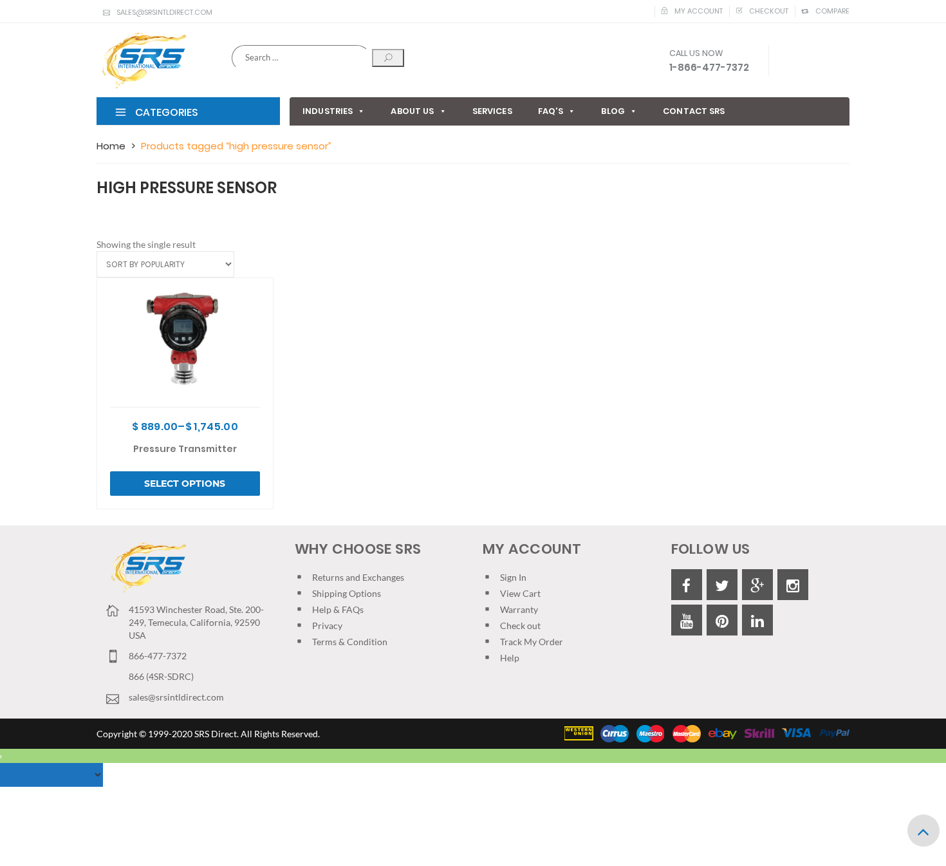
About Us (412, 111)
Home (111, 146)
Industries (327, 111)
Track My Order (531, 641)
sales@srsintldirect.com (164, 12)
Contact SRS (694, 111)
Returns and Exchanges (358, 577)
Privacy (327, 625)
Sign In (513, 577)
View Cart (520, 593)
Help (509, 657)
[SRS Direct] (141, 61)
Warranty (519, 609)
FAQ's (551, 111)
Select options (184, 483)
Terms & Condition (349, 641)
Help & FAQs (338, 609)
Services (492, 111)
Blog (613, 111)
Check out (520, 625)
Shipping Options (346, 593)
